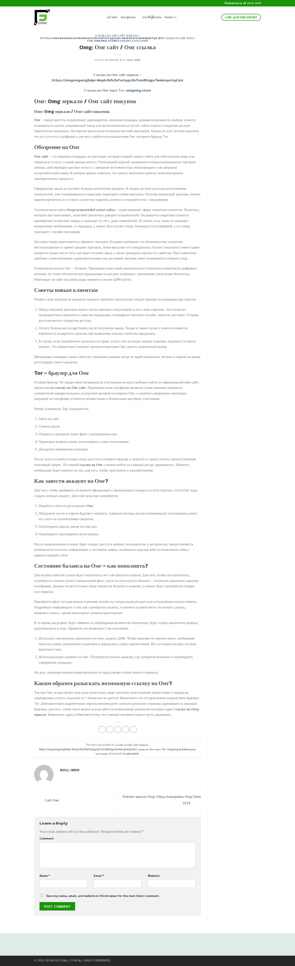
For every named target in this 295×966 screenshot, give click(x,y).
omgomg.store (138, 90)
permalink (133, 753)
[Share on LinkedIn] (133, 729)
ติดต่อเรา (170, 17)
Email (99, 875)
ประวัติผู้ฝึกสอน (152, 17)
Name (45, 875)
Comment (47, 838)
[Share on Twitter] (109, 729)
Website (154, 875)
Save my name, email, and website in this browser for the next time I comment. (103, 896)
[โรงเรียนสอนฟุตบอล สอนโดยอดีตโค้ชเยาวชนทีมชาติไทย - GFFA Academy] (64, 17)
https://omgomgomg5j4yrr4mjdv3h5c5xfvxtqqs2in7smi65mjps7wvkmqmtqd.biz (117, 80)
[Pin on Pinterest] (125, 729)
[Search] (102, 17)
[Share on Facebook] (102, 729)
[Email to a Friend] (117, 729)
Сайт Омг (51, 800)
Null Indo (133, 60)
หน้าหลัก (112, 17)
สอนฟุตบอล (128, 17)
